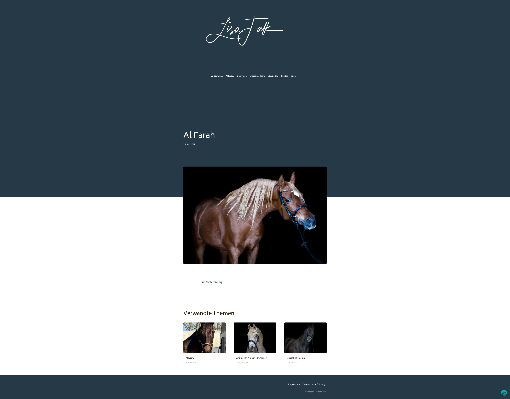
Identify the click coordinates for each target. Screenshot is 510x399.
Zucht (293, 76)
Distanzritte (273, 76)
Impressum (294, 384)
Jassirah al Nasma (296, 358)
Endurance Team (257, 76)
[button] (504, 393)
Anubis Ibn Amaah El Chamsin (251, 358)
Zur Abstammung (211, 282)
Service (284, 76)
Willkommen (217, 76)
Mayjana (190, 358)
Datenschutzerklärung (314, 384)
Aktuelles (230, 76)
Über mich (242, 76)
